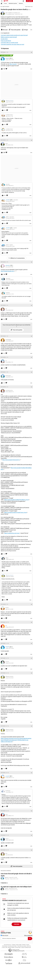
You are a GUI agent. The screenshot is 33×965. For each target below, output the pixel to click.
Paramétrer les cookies (21, 946)
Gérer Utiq (29, 946)
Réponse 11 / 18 (5, 643)
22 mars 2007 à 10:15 (10, 229)
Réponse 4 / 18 (4, 305)
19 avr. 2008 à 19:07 (9, 310)
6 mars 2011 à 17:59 (9, 294)
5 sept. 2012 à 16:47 (9, 102)
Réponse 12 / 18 (5, 658)
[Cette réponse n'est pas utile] (6, 68)
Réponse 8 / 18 (4, 386)
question (30, 0)
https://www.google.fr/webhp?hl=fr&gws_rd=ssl (16, 499)
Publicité (23, 944)
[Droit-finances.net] (24, 957)
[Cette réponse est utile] (2, 68)
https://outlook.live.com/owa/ (12, 533)
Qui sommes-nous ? (8, 944)
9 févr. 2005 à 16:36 (9, 145)
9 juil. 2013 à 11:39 (18, 14)
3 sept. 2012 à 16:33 (9, 663)
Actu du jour (5, 935)
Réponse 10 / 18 (5, 622)
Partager (26, 29)
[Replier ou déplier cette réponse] (31, 52)
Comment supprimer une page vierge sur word (12, 44)
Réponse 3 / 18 (4, 262)
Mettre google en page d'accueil (9, 37)
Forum (5, 3)
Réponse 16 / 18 (5, 810)
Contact (27, 944)
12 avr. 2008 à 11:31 (9, 792)
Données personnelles (12, 946)
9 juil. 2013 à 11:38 (9, 116)
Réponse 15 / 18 (5, 772)
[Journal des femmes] (8, 954)
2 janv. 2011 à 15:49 (9, 609)
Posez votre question (15, 29)
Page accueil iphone (6, 40)
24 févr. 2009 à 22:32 (9, 840)
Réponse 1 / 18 (4, 52)
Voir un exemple (28, 935)
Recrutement (5, 946)
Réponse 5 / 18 (4, 336)
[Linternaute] (8, 957)
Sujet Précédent (5, 6)
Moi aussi (5, 29)
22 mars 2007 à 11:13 (9, 777)
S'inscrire (16, 924)
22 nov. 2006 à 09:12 (9, 185)
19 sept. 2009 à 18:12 (9, 559)
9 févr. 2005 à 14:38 (9, 266)
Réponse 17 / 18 (5, 835)
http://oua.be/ (13, 64)
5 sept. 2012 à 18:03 (9, 730)
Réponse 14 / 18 (5, 726)
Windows (21, 3)
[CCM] (5, 1)
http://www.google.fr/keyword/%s (11, 460)
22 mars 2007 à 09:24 (10, 201)
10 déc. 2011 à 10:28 (9, 648)
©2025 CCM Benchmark (26, 947)
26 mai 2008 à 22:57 (9, 341)
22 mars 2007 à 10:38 (10, 246)
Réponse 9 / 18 (4, 604)
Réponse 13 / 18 (5, 673)
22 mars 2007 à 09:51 (10, 218)
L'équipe (13, 944)
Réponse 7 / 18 (4, 372)
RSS (6, 947)
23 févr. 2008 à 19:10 (9, 815)
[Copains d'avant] (8, 960)
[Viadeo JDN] (24, 960)
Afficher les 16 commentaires (17, 258)
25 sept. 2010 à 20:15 (9, 627)
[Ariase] (8, 963)
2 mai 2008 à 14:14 (9, 377)
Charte (3, 947)
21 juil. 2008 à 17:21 (9, 362)
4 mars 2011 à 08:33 (9, 576)
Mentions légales (11, 947)
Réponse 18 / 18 (5, 850)
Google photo (4, 39)
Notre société (18, 944)
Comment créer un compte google (9, 42)
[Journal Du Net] (24, 954)
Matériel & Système (13, 3)
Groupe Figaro (18, 947)
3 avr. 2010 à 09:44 (9, 854)
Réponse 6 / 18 (4, 357)
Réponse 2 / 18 (4, 140)
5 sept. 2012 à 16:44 (9, 677)
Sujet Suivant (28, 6)
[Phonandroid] (24, 963)
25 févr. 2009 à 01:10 (9, 391)
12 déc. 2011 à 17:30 (9, 59)
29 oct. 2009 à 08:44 (9, 279)
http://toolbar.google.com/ (7, 271)
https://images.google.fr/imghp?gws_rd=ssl (15, 512)
